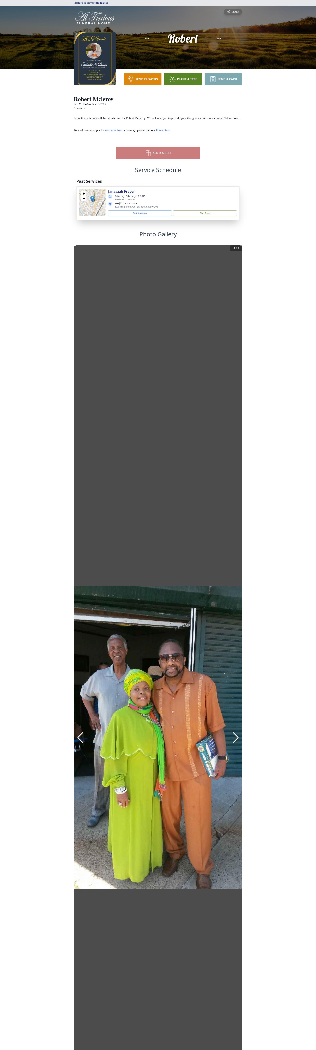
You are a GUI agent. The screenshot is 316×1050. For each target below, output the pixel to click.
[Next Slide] (235, 737)
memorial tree (113, 130)
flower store (163, 130)
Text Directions (140, 213)
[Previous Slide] (80, 737)
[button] (92, 199)
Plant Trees (205, 213)
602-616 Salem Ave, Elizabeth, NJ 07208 (136, 206)
